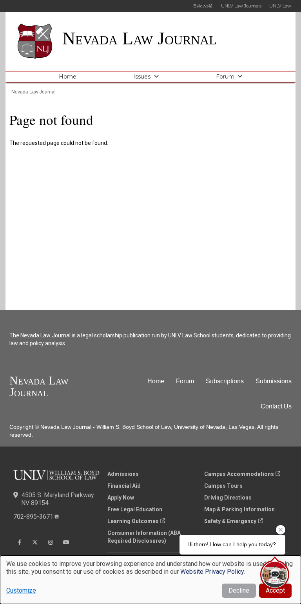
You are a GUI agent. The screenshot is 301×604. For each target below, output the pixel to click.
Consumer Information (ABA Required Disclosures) (144, 537)
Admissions (123, 474)
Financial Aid (124, 486)
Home (67, 76)
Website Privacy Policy (212, 571)
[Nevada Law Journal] (39, 41)
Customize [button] (21, 590)
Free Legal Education (134, 509)
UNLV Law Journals (241, 6)
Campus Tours (223, 486)
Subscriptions (225, 381)
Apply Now (120, 497)
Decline (238, 590)
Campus (239, 474)
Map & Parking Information (239, 509)
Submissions (274, 381)
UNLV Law (280, 6)
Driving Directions (228, 497)
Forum (225, 76)
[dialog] (150, 580)
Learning (133, 521)
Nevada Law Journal (139, 38)
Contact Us (276, 406)
